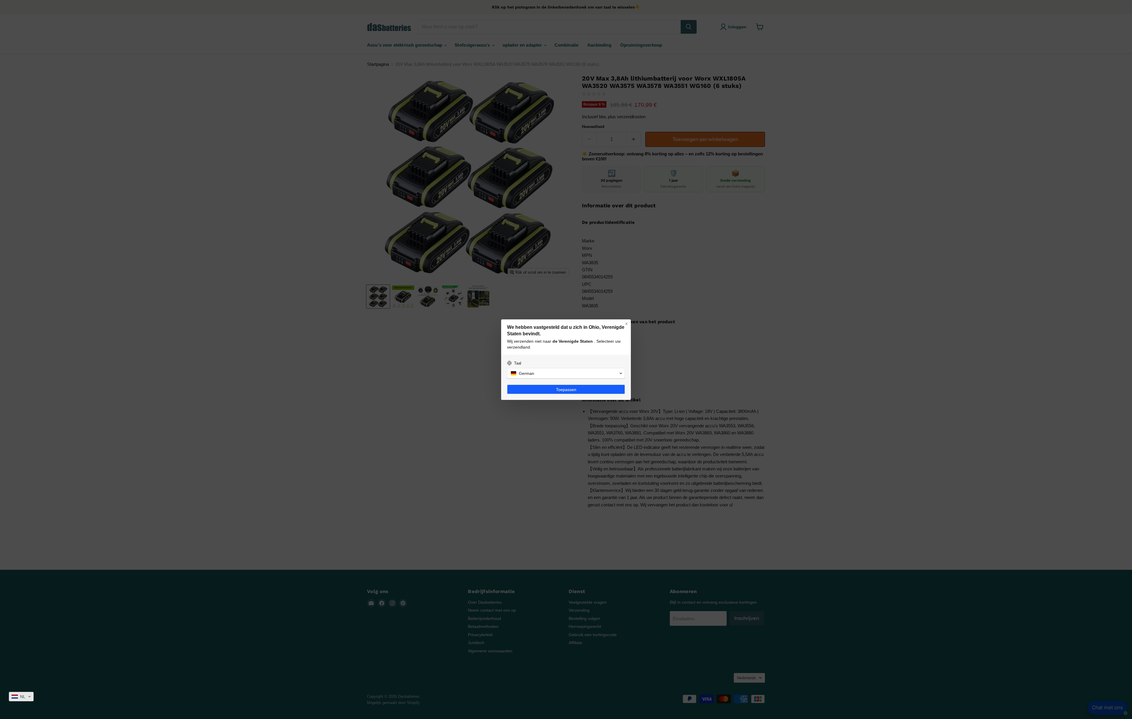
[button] (21, 696)
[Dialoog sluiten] (626, 324)
